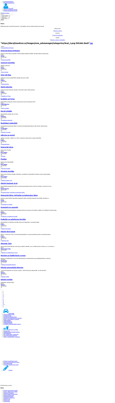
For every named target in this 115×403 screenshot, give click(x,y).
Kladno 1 (3, 212)
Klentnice (3, 116)
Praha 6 (3, 236)
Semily (2, 200)
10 (3, 304)
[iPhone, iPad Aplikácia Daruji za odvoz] (5, 378)
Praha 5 (3, 92)
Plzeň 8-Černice (5, 188)
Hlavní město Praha (6, 248)
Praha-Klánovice (5, 104)
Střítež (2, 56)
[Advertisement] (40, 350)
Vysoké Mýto (4, 128)
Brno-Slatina (4, 152)
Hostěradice (4, 260)
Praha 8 (3, 140)
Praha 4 (3, 80)
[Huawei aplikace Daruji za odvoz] (5, 383)
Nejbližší (2, 46)
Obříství (3, 272)
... (3, 298)
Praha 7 (3, 224)
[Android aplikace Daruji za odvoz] (5, 374)
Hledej (2, 19)
